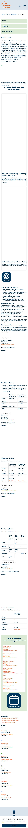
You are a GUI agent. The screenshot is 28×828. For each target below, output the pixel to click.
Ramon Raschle (4, 743)
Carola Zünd (3, 756)
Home (3, 14)
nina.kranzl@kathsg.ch (6, 797)
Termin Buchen (12, 480)
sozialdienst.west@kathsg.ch (7, 344)
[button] (20, 6)
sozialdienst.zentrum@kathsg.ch (8, 490)
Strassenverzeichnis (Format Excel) (10, 720)
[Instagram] (14, 811)
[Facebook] (14, 814)
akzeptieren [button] (14, 825)
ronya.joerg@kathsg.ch (6, 772)
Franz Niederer (4, 730)
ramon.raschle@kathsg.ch (7, 747)
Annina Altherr (4, 781)
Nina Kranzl (3, 794)
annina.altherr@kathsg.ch (6, 785)
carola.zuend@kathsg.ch (6, 759)
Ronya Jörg (3, 769)
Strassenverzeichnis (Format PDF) (10, 718)
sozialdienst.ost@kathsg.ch (7, 420)
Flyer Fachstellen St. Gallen (8, 722)
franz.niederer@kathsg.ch (7, 568)
